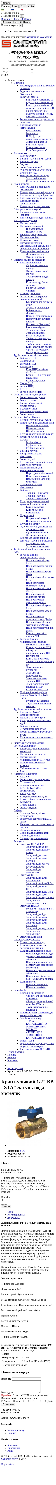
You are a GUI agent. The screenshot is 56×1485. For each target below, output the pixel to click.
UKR (7, 9)
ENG (26, 9)
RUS (16, 9)
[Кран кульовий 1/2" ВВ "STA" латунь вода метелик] (30, 1145)
